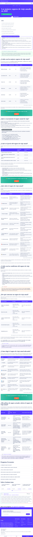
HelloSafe (14, 5)
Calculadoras (22, 522)
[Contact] (2, 520)
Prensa (15, 524)
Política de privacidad (29, 524)
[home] (7, 518)
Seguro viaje (17, 5)
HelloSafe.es (2, 522)
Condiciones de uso (29, 522)
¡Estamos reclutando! (17, 522)
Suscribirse (28, 514)
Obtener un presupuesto (6, 14)
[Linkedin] (1, 520)
